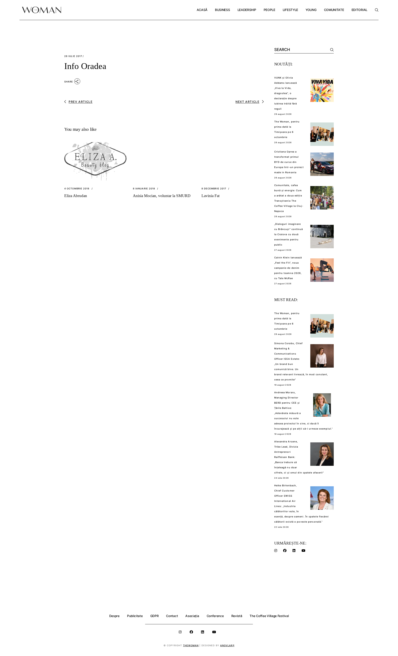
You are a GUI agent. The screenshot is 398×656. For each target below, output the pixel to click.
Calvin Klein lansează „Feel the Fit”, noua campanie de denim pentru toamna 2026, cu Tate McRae (288, 268)
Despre (114, 616)
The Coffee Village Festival (269, 616)
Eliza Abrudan (75, 196)
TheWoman (191, 645)
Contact (172, 616)
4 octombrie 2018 (77, 189)
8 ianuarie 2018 (144, 189)
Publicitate (135, 616)
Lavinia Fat (210, 196)
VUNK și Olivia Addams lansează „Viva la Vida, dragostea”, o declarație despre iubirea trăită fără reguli (285, 93)
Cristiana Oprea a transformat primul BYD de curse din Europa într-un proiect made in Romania (289, 162)
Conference (215, 616)
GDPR (154, 616)
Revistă (236, 616)
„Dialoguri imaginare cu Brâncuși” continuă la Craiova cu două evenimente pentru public (288, 234)
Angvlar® (227, 645)
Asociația (192, 616)
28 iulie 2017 (73, 56)
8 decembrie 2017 (213, 189)
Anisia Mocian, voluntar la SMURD (162, 196)
